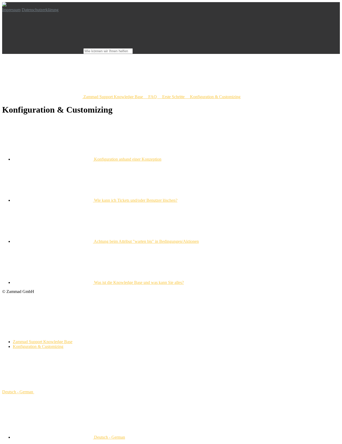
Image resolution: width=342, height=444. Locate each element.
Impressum (11, 9)
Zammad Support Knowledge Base (42, 341)
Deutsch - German (18, 392)
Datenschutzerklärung (40, 9)
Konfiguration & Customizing (38, 346)
